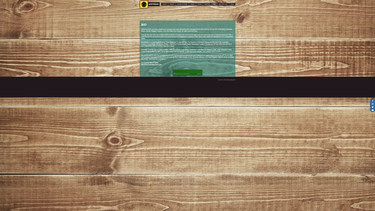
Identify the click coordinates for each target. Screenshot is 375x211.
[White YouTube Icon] (372, 110)
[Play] (174, 74)
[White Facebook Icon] (372, 101)
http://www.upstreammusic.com (151, 64)
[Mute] (198, 74)
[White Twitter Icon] (372, 107)
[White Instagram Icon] (372, 104)
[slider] (200, 73)
